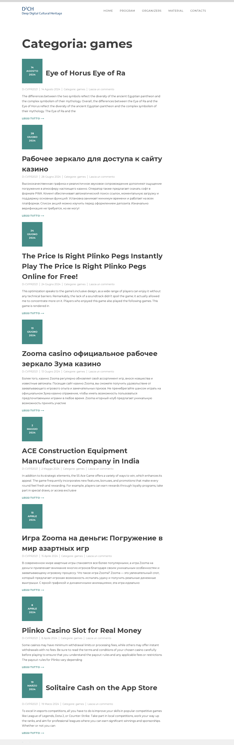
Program (127, 10)
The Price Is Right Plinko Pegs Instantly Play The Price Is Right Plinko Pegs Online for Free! (92, 266)
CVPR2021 (31, 89)
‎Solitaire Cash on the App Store (101, 687)
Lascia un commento (101, 89)
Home (108, 10)
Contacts (198, 10)
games (81, 89)
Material (175, 10)
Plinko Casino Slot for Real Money (81, 630)
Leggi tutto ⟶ (33, 118)
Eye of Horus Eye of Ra (85, 73)
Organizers (152, 10)
